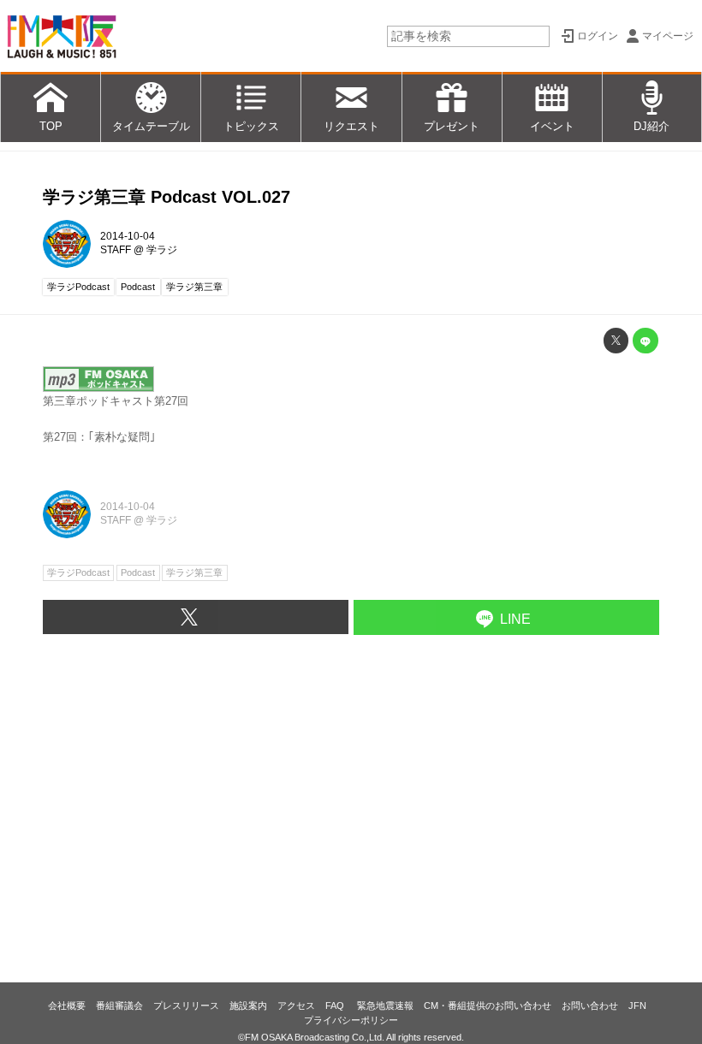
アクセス (296, 1005)
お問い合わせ (590, 1005)
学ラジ (161, 250)
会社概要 (67, 1005)
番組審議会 (119, 1005)
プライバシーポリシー (351, 1020)
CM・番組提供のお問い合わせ (487, 1005)
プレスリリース (186, 1005)
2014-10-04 (127, 236)
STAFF (115, 250)
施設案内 (248, 1005)
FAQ (336, 1005)
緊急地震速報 (385, 1005)
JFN (637, 1005)
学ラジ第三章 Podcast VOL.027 (166, 196)
